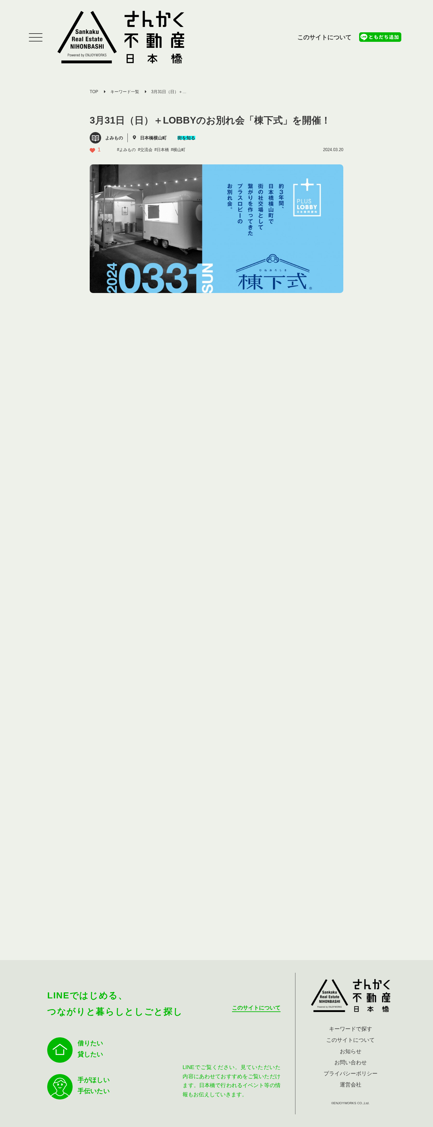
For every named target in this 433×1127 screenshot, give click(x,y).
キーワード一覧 (124, 91)
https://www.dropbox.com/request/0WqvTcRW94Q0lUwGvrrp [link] (171, 813)
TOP (94, 91)
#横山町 (178, 149)
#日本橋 (161, 149)
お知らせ (350, 1051)
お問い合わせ (350, 1063)
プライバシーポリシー (351, 1074)
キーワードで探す (350, 1029)
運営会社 (350, 1085)
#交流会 (145, 149)
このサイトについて (324, 37)
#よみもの (126, 149)
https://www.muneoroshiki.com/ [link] (147, 463)
